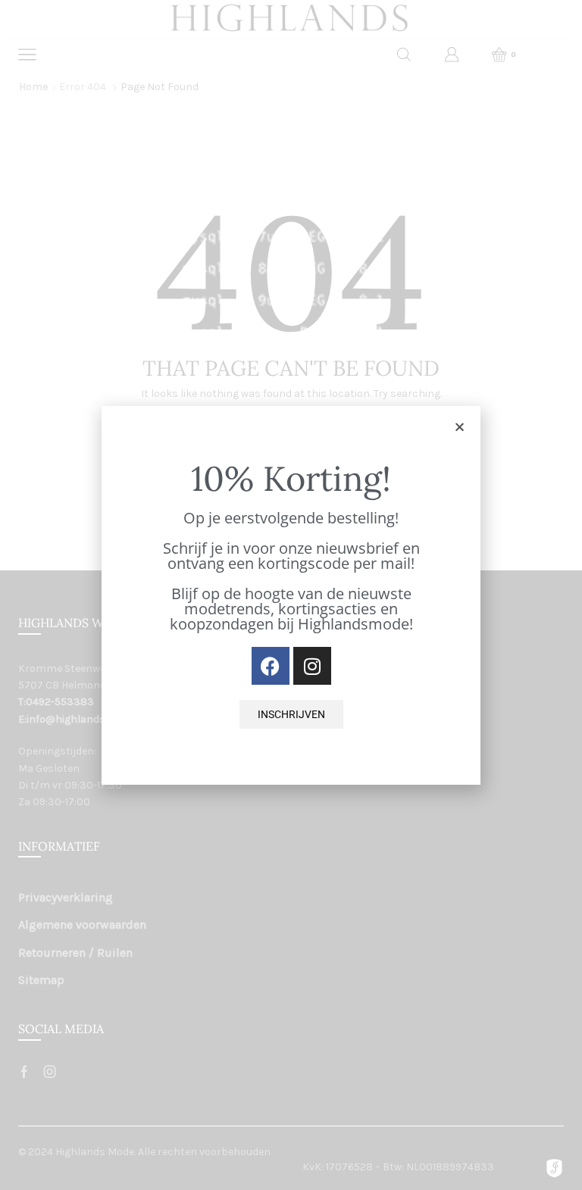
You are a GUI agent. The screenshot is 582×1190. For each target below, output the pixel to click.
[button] (459, 427)
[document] (291, 595)
